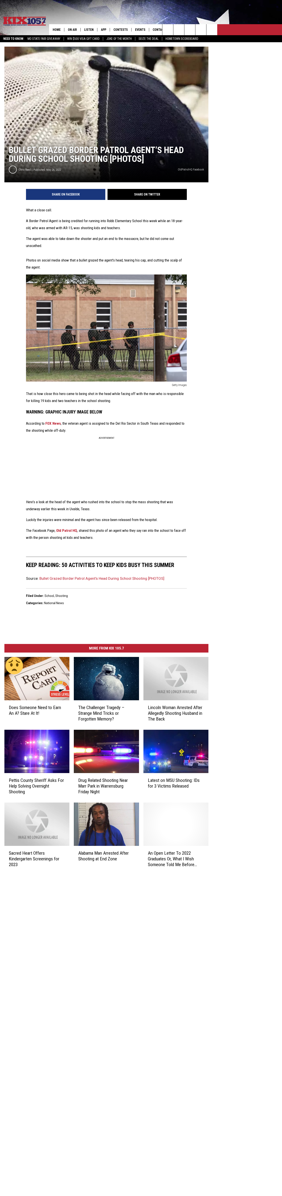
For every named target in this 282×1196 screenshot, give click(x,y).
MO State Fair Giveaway (44, 38)
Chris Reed (25, 169)
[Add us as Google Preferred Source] (178, 29)
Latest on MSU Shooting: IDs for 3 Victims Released (174, 783)
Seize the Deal (149, 38)
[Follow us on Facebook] (189, 29)
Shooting (61, 596)
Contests (120, 29)
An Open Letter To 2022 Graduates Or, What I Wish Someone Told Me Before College (171, 858)
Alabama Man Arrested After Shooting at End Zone (103, 855)
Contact (159, 29)
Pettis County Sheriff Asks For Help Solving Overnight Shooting (36, 786)
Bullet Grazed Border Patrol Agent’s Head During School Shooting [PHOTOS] (101, 578)
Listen (89, 29)
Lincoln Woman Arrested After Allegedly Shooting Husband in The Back (175, 713)
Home (57, 29)
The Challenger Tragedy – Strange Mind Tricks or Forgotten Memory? (101, 713)
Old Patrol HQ (66, 530)
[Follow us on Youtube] (211, 29)
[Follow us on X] (200, 29)
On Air (72, 29)
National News (54, 603)
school (49, 596)
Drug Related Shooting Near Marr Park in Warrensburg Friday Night (103, 786)
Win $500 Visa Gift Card (83, 38)
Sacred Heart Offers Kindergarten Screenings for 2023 (34, 858)
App (103, 29)
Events (140, 29)
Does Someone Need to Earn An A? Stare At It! (35, 710)
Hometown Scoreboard (181, 38)
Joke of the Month (119, 38)
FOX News (53, 423)
